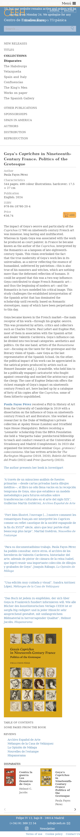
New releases (15, 43)
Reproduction (16, 138)
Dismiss (50, 20)
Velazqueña (12, 71)
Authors (11, 126)
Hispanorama (17, 755)
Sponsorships (15, 114)
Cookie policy (54, 834)
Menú (66, 3)
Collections (15, 55)
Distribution (15, 132)
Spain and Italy (15, 77)
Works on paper (15, 93)
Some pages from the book (25, 727)
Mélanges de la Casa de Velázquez (30, 743)
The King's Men (15, 87)
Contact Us (73, 834)
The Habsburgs (15, 66)
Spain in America (18, 120)
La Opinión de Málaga (22, 747)
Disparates (12, 61)
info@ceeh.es (56, 823)
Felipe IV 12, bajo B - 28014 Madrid (40, 818)
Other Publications (20, 107)
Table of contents (18, 722)
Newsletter (47, 828)
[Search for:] (40, 29)
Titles (9, 49)
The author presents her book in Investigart (33, 467)
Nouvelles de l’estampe (23, 751)
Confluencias (13, 82)
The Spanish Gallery (19, 98)
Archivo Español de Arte (24, 739)
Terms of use (34, 834)
